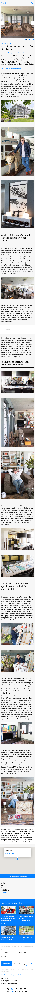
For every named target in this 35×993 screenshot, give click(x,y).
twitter (20, 975)
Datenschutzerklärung (9, 983)
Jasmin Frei (22, 53)
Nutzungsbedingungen (9, 981)
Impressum (5, 978)
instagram (13, 975)
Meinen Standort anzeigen (17, 876)
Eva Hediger (9, 53)
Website (4, 892)
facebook (4, 975)
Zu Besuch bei (6, 43)
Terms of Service (23, 966)
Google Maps (9, 853)
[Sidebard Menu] (25, 989)
